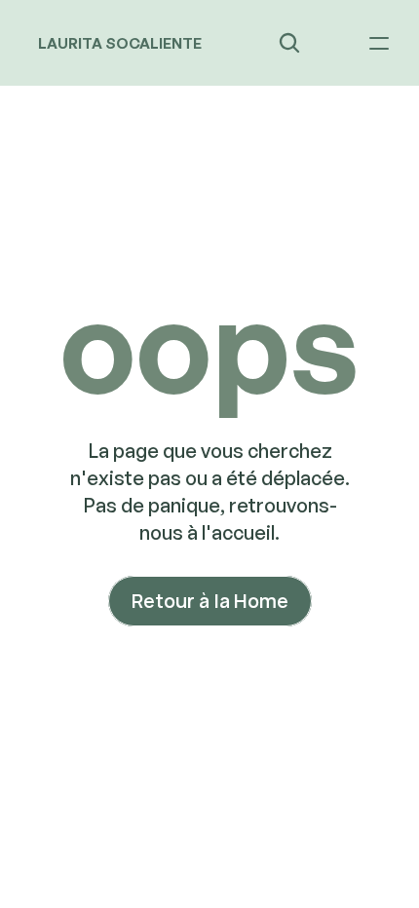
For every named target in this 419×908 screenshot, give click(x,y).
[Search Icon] (289, 43)
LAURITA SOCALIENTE (120, 43)
